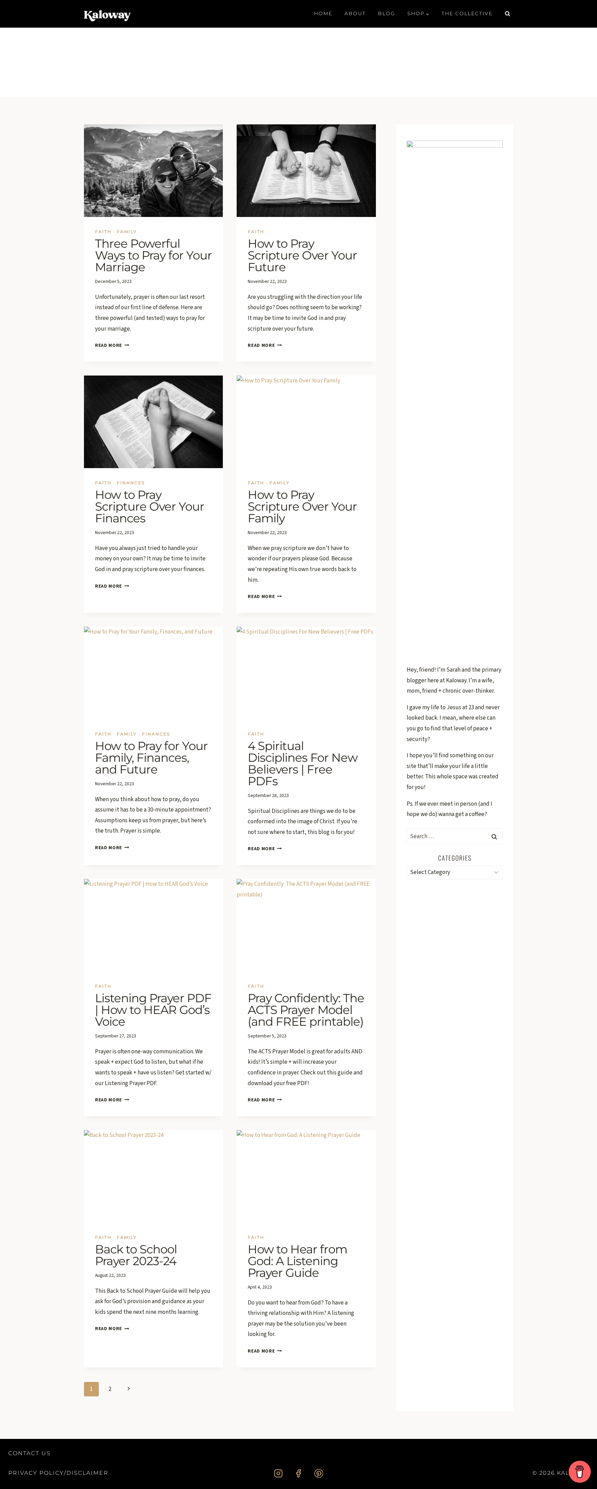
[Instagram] (278, 1473)
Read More (112, 345)
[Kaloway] (107, 13)
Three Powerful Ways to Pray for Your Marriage (153, 255)
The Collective (467, 13)
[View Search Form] (507, 13)
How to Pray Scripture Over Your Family (302, 506)
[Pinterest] (319, 1473)
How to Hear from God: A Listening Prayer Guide (297, 1261)
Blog (386, 13)
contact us (29, 1453)
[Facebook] (298, 1473)
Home (323, 13)
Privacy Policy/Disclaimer (58, 1473)
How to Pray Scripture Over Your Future (302, 255)
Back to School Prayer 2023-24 (136, 1255)
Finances (131, 482)
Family (127, 231)
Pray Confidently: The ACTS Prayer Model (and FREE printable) (306, 1010)
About (355, 13)
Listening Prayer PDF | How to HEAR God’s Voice (153, 1010)
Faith (103, 231)
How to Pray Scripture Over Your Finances (149, 506)
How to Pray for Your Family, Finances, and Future (151, 758)
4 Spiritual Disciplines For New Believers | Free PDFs (303, 763)
